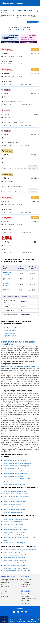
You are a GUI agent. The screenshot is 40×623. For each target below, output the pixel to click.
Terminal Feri (25, 587)
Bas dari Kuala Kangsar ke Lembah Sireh (15, 474)
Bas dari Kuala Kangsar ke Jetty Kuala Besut (17, 463)
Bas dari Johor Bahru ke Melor (12, 507)
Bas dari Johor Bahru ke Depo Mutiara (15, 494)
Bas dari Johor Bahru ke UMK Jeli (13, 512)
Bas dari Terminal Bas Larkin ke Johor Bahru (17, 571)
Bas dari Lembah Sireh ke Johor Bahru (15, 563)
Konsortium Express (7, 279)
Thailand (4, 594)
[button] (10, 38)
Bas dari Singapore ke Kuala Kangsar (14, 535)
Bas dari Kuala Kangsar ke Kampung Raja (16, 466)
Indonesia (4, 596)
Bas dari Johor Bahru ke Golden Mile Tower (16, 496)
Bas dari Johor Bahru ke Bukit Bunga (14, 491)
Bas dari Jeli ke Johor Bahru (11, 552)
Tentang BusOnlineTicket (9, 580)
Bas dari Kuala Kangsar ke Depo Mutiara (15, 460)
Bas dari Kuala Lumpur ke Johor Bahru (15, 560)
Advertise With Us (26, 601)
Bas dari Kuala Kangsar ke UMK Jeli (14, 484)
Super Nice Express (6, 290)
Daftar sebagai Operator (29, 598)
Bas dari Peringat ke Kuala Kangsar (14, 532)
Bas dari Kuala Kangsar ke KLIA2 (13, 468)
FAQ (2, 584)
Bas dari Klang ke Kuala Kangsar (13, 524)
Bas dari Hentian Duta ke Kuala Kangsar (15, 519)
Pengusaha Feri (26, 584)
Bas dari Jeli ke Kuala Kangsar (12, 522)
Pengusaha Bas (26, 580)
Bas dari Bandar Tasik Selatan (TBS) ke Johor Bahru (19, 550)
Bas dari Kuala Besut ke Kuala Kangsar (15, 530)
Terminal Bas (25, 582)
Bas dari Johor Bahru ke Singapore (14, 509)
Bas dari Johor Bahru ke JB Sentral (13, 499)
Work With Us (25, 603)
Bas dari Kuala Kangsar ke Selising (13, 476)
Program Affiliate (26, 594)
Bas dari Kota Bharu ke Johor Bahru (14, 558)
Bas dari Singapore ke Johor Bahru (14, 565)
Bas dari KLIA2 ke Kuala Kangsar (13, 527)
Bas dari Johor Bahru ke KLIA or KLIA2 (14, 502)
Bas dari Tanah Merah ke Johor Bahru (15, 568)
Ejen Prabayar (25, 596)
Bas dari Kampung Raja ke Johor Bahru (15, 555)
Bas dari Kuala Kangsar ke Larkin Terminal (16, 471)
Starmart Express (6, 284)
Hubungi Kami (5, 582)
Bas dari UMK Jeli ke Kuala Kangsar (14, 543)
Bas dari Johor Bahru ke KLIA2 (12, 504)
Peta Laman (5, 587)
